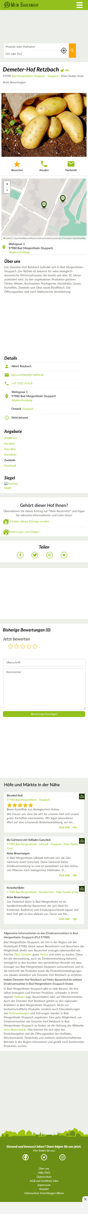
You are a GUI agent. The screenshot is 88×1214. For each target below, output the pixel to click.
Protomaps (66, 238)
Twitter (44, 1157)
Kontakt (44, 1189)
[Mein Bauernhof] (33, 5)
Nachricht (71, 170)
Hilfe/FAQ (44, 1172)
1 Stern (10, 647)
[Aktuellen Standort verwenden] (63, 50)
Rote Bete (10, 449)
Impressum (44, 1185)
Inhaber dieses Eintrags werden (29, 521)
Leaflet (8, 238)
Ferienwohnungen (19, 1013)
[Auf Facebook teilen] (20, 555)
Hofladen (19, 997)
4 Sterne (29, 647)
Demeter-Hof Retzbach (31, 69)
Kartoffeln (10, 454)
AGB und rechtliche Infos (44, 1181)
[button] (63, 199)
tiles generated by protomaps (50, 238)
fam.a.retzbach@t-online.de (27, 375)
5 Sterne (35, 647)
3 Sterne (22, 647)
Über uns (44, 1168)
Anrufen (44, 170)
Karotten (9, 443)
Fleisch (44, 954)
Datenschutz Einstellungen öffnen (44, 1193)
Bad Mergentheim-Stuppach (28, 76)
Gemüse (26, 954)
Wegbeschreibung (19, 252)
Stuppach (52, 76)
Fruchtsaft (10, 465)
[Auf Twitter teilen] (35, 555)
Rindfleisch (10, 438)
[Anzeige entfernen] (85, 1199)
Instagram (62, 1157)
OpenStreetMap (79, 238)
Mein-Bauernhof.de (15, 1029)
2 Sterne (16, 647)
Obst (17, 954)
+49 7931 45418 (21, 383)
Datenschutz (44, 1177)
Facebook (25, 1157)
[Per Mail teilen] (64, 555)
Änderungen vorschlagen (23, 532)
